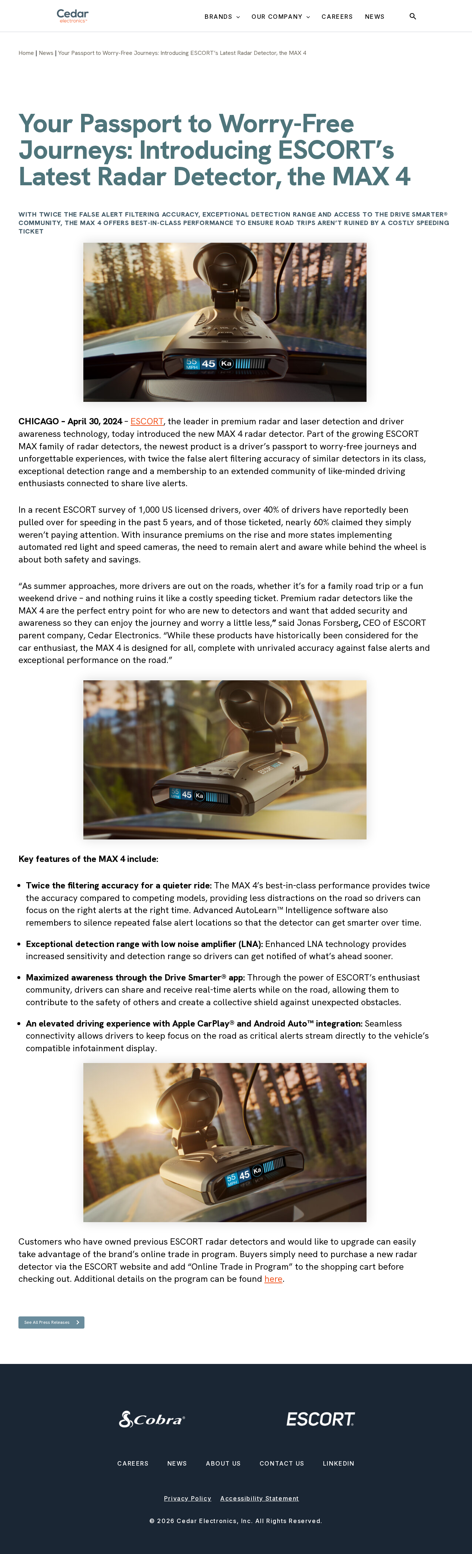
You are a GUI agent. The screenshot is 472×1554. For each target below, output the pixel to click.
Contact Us (282, 1463)
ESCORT (147, 421)
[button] (236, 16)
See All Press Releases (47, 1322)
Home (26, 53)
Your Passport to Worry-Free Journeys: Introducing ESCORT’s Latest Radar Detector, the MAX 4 (182, 53)
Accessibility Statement (259, 1498)
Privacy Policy (187, 1498)
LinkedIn (339, 1463)
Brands (219, 16)
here (273, 1278)
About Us (223, 1463)
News (375, 16)
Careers (337, 16)
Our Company (277, 16)
